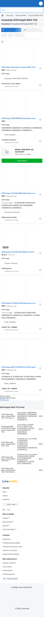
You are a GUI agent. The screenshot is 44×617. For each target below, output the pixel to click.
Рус (8, 510)
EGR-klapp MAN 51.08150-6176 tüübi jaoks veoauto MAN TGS (8, 429)
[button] (41, 3)
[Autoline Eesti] (14, 3)
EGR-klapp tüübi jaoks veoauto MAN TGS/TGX (8, 459)
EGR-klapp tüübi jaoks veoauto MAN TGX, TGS (8, 444)
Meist (4, 492)
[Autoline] (2, 15)
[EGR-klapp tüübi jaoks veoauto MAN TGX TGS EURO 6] (22, 53)
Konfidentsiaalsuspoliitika (11, 543)
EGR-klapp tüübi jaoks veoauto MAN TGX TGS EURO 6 (8, 470)
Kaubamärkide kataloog (11, 554)
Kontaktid (6, 499)
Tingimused (7, 539)
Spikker (5, 496)
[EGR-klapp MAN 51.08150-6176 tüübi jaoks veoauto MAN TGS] (22, 353)
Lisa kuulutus (22, 161)
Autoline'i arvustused (10, 550)
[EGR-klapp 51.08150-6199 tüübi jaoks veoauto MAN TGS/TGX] (22, 289)
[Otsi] (41, 10)
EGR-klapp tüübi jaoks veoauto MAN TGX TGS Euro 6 (8, 416)
